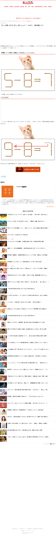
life (26, 6)
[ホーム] (1, 21)
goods (22, 6)
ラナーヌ (33, 530)
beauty (11, 6)
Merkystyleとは (15, 528)
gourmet (17, 6)
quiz (32, 6)
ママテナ (29, 530)
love (29, 6)
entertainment (39, 6)
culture (50, 6)
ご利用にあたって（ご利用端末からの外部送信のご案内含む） (31, 528)
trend (45, 6)
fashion (6, 6)
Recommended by (46, 443)
